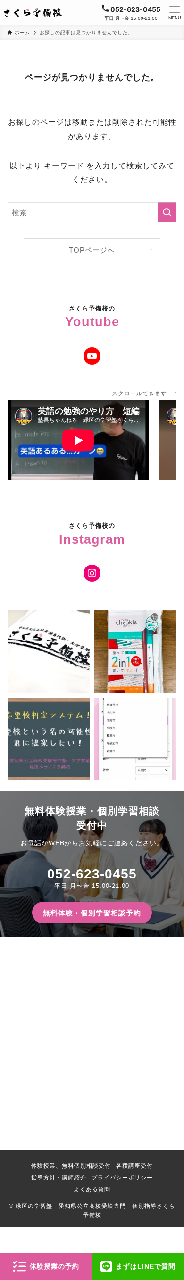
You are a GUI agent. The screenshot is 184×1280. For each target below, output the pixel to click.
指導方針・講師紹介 (58, 1177)
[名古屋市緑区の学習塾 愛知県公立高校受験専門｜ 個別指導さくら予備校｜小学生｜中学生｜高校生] (33, 12)
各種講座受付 (134, 1165)
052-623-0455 (92, 874)
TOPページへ (92, 250)
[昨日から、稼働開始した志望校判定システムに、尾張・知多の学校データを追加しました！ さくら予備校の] (135, 739)
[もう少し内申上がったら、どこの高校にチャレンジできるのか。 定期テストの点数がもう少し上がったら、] (49, 739)
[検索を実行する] (167, 212)
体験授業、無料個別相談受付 (71, 1165)
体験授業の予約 (54, 1266)
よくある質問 (92, 1189)
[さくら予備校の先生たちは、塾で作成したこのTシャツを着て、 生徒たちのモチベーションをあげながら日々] (49, 651)
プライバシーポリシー (122, 1177)
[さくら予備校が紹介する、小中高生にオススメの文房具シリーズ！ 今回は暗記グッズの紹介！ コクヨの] (135, 651)
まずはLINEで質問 (146, 1266)
